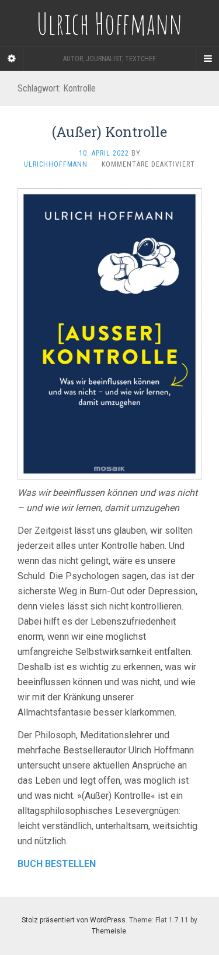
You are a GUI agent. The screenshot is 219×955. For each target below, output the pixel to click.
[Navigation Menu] (207, 59)
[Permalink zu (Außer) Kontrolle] (109, 333)
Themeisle (109, 931)
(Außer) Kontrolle (109, 131)
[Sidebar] (11, 59)
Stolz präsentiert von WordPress (74, 920)
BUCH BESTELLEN (57, 863)
